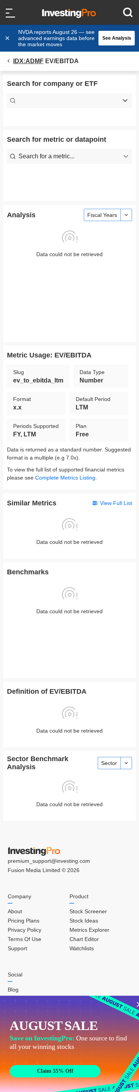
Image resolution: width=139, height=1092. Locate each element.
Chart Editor (84, 939)
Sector (109, 763)
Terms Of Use (24, 939)
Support (17, 948)
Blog (13, 989)
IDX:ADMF (28, 61)
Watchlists (82, 948)
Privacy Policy (24, 930)
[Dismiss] (8, 38)
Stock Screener (88, 911)
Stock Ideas (84, 921)
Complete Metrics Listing (65, 478)
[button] (73, 38)
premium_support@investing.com (49, 861)
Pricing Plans (23, 921)
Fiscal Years (102, 215)
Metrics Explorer (89, 930)
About (15, 911)
